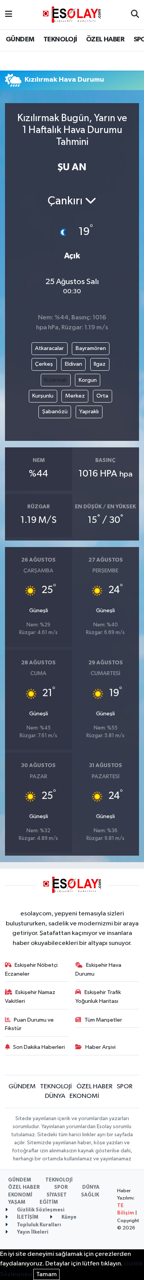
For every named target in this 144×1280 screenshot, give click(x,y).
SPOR (124, 1086)
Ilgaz (100, 364)
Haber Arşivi (100, 1047)
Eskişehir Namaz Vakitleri (30, 996)
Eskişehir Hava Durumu (98, 969)
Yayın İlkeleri (32, 1232)
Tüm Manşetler (103, 1020)
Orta (102, 396)
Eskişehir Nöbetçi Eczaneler (31, 969)
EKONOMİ (84, 1096)
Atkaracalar (49, 348)
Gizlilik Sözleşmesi (40, 1210)
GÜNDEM (20, 39)
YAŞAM (16, 1202)
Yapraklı (89, 411)
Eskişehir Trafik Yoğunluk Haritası (98, 996)
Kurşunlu (42, 396)
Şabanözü (55, 411)
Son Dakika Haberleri (39, 1047)
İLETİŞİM (27, 1217)
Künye (68, 1217)
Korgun (88, 380)
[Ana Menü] (8, 15)
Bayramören (91, 348)
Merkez (75, 396)
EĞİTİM (49, 1202)
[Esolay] (72, 14)
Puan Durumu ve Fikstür (29, 1024)
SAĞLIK (90, 1195)
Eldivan (73, 364)
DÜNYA (55, 1096)
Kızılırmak (55, 380)
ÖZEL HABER (105, 39)
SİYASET (56, 1195)
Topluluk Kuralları (38, 1224)
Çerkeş (44, 364)
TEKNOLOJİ (60, 39)
